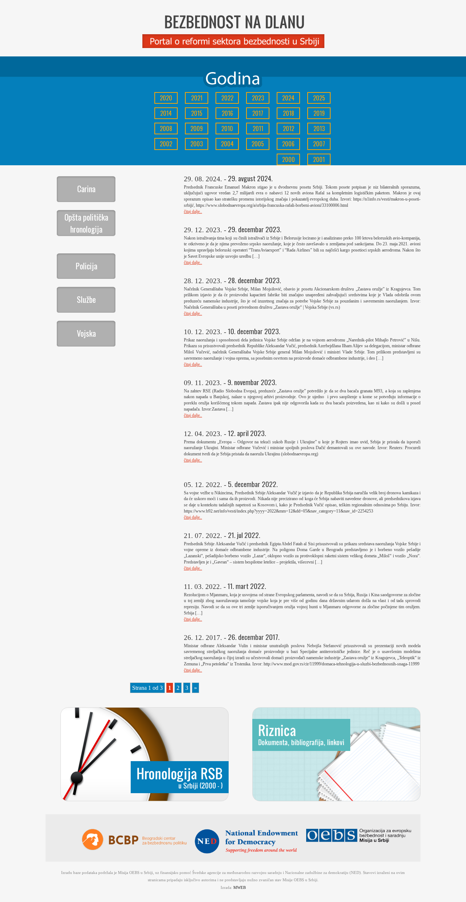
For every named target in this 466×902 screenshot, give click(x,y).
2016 (227, 113)
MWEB (239, 887)
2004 (227, 143)
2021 (196, 98)
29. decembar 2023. (254, 229)
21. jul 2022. (244, 535)
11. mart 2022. (247, 586)
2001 (319, 159)
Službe (86, 299)
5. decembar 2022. (253, 484)
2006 (288, 143)
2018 (288, 113)
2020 (166, 98)
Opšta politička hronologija (86, 223)
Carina (86, 188)
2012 (288, 128)
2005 (258, 143)
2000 (288, 159)
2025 (319, 98)
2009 (196, 128)
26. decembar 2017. (254, 637)
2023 (258, 98)
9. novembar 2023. (252, 382)
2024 (288, 98)
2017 (257, 113)
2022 (227, 98)
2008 (166, 128)
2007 (319, 143)
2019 (319, 113)
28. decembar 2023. (254, 280)
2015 (196, 113)
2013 (319, 128)
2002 (166, 143)
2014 (166, 113)
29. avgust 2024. (250, 178)
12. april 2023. (247, 433)
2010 (227, 128)
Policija (86, 266)
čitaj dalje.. (193, 211)
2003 (196, 143)
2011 (258, 128)
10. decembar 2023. (254, 331)
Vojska (86, 333)
